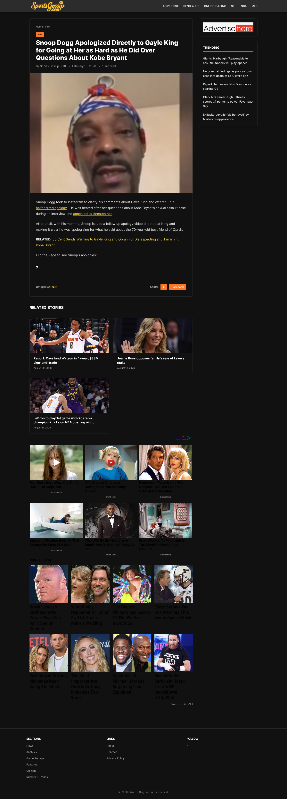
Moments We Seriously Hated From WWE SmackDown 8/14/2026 (169, 686)
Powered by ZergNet (182, 704)
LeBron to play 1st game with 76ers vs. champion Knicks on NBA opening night (64, 420)
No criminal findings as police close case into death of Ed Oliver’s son (227, 73)
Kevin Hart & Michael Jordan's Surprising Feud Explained (129, 684)
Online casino (215, 6)
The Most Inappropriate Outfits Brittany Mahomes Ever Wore (86, 686)
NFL (233, 6)
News (29, 745)
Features (31, 764)
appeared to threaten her (92, 214)
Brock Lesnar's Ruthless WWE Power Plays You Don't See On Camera (45, 617)
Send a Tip (191, 6)
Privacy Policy (116, 758)
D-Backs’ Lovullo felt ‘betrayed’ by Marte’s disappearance (226, 117)
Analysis (31, 752)
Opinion (31, 770)
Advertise (171, 6)
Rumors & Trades (37, 777)
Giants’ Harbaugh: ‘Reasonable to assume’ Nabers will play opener (225, 61)
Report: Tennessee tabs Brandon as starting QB (227, 86)
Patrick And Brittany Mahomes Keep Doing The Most (48, 681)
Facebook (178, 287)
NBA (244, 6)
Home (39, 26)
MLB (255, 6)
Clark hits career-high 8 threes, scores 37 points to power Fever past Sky (228, 101)
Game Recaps (35, 758)
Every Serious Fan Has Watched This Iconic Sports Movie (173, 612)
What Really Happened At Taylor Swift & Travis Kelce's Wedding (90, 615)
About (110, 745)
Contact (112, 752)
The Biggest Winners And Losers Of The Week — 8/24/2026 (131, 615)
